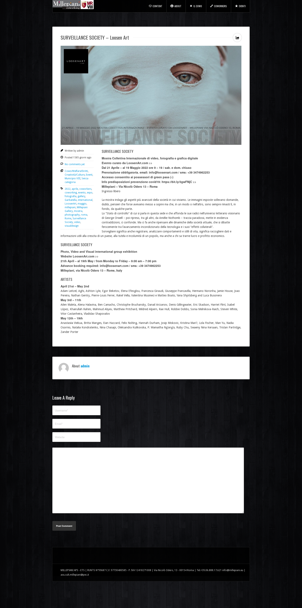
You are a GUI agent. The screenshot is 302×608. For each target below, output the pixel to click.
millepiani (70, 207)
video (77, 222)
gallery (81, 196)
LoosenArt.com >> (139, 163)
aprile (75, 188)
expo (89, 192)
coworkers (85, 188)
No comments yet (75, 164)
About (177, 6)
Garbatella (71, 200)
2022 (67, 188)
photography (72, 214)
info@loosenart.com (163, 172)
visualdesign (72, 225)
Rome (68, 218)
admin (85, 365)
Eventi (242, 6)
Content (157, 6)
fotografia (70, 196)
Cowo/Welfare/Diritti (76, 171)
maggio (82, 203)
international (85, 200)
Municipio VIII (72, 178)
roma (84, 214)
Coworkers (220, 6)
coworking (71, 192)
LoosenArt (70, 203)
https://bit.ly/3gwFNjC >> (179, 182)
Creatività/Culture (75, 174)
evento (82, 192)
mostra (78, 211)
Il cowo (198, 6)
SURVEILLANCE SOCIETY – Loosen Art (95, 37)
